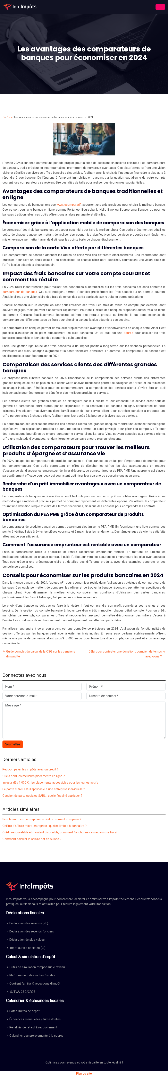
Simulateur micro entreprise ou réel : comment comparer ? (42, 819)
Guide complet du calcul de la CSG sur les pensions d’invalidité (40, 654)
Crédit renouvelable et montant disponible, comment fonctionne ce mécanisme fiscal (59, 832)
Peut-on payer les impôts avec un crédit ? (30, 769)
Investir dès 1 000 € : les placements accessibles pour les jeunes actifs (50, 782)
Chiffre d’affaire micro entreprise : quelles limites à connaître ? (44, 826)
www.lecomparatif (69, 205)
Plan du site (84, 1073)
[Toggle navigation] (160, 7)
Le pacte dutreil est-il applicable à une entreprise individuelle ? (43, 789)
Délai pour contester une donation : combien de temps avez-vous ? (125, 654)
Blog (9, 117)
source (128, 333)
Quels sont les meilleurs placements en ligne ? (33, 776)
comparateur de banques (19, 292)
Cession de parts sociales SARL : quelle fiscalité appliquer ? (42, 796)
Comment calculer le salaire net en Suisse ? (31, 839)
